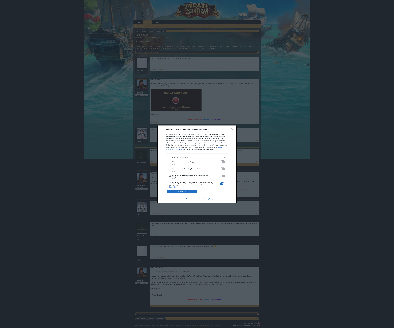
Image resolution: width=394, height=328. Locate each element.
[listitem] (197, 157)
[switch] (222, 161)
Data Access (197, 199)
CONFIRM (182, 191)
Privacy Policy (208, 199)
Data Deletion (185, 199)
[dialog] (197, 164)
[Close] (232, 129)
